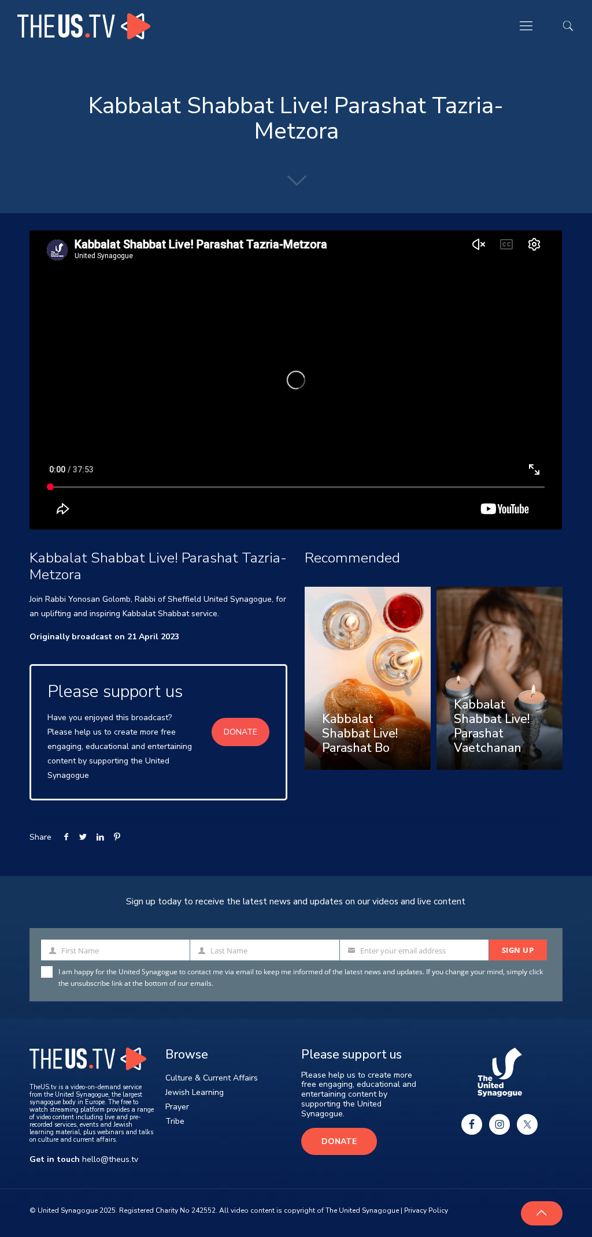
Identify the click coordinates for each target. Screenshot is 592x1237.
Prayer (177, 1106)
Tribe (174, 1121)
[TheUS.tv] (83, 26)
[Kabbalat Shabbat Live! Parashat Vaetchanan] (499, 678)
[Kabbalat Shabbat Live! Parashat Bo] (368, 678)
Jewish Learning (194, 1092)
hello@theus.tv (110, 1159)
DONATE (240, 731)
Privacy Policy (426, 1210)
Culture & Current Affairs (211, 1077)
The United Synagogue (362, 1210)
